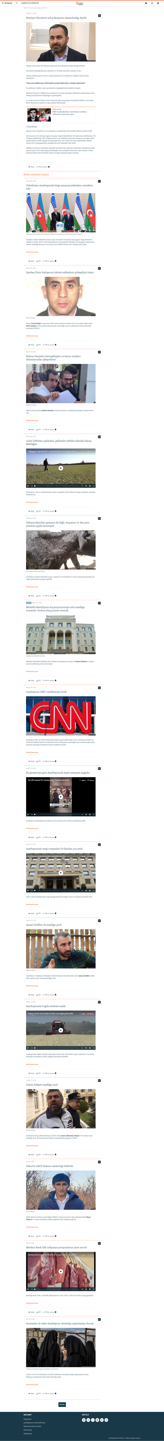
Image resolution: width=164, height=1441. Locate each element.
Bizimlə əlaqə (28, 1430)
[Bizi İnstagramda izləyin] (152, 3)
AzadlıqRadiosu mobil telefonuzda (34, 1423)
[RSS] (102, 1420)
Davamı (62, 1404)
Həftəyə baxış (28, 1434)
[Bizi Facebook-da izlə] (158, 3)
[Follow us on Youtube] (97, 1420)
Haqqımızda (27, 1419)
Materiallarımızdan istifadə (32, 1426)
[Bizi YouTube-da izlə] (146, 3)
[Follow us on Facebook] (84, 1420)
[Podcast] (106, 1420)
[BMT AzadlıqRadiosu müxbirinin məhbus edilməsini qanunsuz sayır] (39, 115)
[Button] (31, 167)
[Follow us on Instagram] (88, 1420)
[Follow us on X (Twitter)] (93, 1420)
